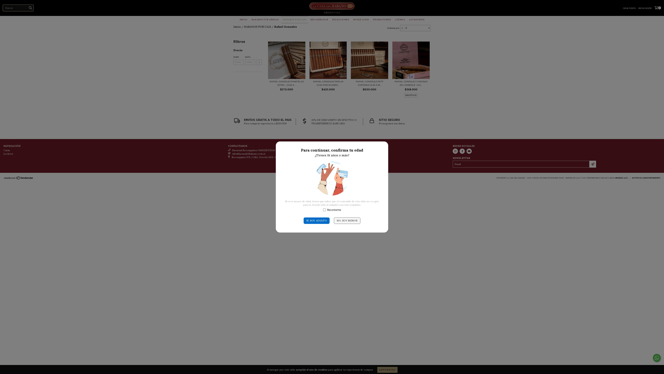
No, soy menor (347, 220)
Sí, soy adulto (316, 220)
